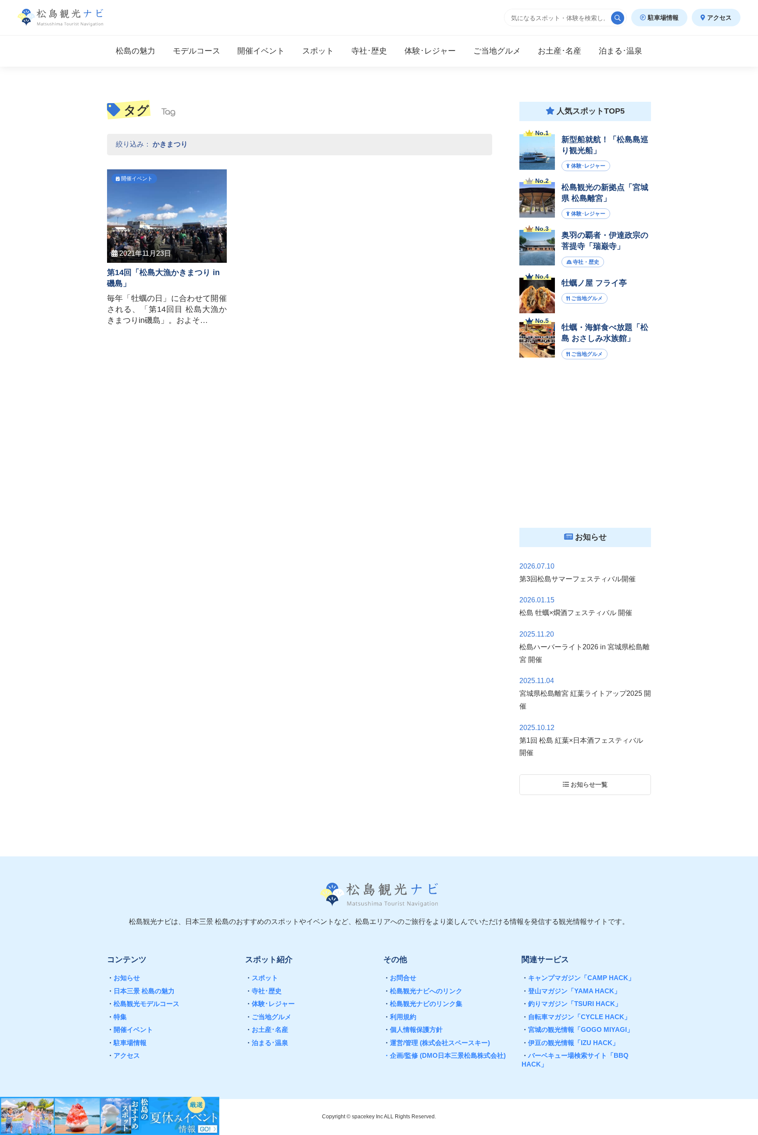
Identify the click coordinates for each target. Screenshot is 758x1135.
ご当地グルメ (268, 1016)
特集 (117, 1016)
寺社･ (369, 51)
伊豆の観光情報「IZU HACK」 (570, 1042)
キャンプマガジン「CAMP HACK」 (578, 977)
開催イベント (130, 1029)
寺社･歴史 (263, 991)
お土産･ (559, 51)
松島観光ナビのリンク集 (422, 1003)
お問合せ (399, 977)
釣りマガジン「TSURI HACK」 (572, 1003)
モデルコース (196, 51)
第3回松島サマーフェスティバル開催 (577, 579)
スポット (318, 51)
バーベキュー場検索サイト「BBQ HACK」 (575, 1060)
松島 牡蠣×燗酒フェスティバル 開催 (575, 612)
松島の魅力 (135, 51)
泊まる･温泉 (266, 1042)
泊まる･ (620, 51)
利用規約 (399, 1016)
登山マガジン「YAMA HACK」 (571, 991)
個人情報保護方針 (413, 1029)
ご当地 (497, 51)
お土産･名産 (266, 1029)
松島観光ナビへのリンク (422, 991)
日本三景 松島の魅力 (141, 991)
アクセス (718, 17)
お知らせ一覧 (588, 784)
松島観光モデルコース (143, 1003)
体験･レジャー (270, 1003)
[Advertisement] (585, 451)
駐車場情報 (662, 17)
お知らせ (123, 977)
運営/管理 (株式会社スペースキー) (436, 1042)
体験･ (430, 51)
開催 (261, 51)
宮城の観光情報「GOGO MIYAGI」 (577, 1029)
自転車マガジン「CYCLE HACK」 (576, 1016)
